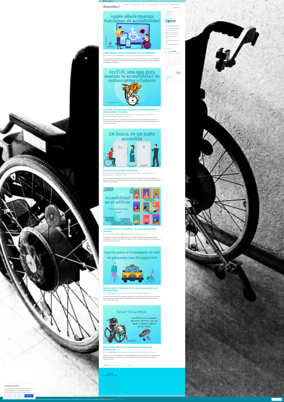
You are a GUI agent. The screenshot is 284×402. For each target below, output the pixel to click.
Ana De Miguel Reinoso (110, 55)
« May (166, 68)
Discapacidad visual (107, 116)
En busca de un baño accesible (120, 170)
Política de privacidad (119, 399)
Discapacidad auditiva (129, 55)
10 (123, 365)
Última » (131, 365)
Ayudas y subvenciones (120, 293)
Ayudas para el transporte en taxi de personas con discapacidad (130, 289)
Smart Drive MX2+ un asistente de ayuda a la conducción (127, 348)
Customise (9, 395)
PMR (146, 55)
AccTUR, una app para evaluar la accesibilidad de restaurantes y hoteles (130, 110)
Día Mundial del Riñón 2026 (171, 44)
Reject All (19, 395)
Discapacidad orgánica (108, 175)
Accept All (29, 395)
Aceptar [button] (277, 399)
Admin (106, 293)
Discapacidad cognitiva (139, 114)
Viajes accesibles (126, 116)
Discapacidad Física (139, 55)
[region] (19, 391)
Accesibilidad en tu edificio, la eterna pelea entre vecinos (129, 230)
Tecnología (150, 55)
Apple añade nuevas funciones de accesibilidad (129, 53)
